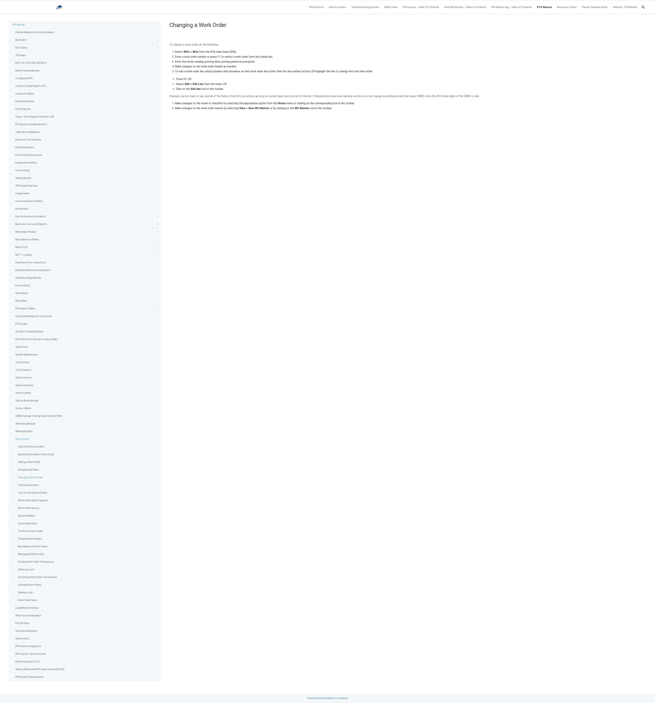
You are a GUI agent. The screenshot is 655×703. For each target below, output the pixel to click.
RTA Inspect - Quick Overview (30, 654)
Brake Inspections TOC (27, 661)
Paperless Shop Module (28, 277)
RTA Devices (316, 7)
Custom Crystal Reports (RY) (30, 86)
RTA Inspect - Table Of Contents (421, 7)
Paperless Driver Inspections (30, 262)
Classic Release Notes (595, 7)
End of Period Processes (28, 155)
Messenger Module (25, 231)
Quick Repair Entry (27, 523)
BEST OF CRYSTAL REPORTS (31, 63)
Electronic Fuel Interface (28, 139)
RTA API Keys (22, 623)
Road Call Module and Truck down (33, 316)
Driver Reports (23, 109)
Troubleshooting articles (365, 7)
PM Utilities (21, 300)
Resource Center (567, 7)
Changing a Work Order (30, 477)
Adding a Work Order (29, 462)
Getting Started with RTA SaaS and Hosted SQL (40, 669)
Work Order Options (28, 508)
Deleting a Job (25, 592)
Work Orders (22, 439)
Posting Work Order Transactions (36, 561)
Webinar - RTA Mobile (625, 7)
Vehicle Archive (23, 377)
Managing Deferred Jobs (31, 554)
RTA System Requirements (29, 677)
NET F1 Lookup (23, 254)
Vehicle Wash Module (26, 400)
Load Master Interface (27, 607)
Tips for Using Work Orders (32, 492)
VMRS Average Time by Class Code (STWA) (38, 416)
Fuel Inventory (22, 170)
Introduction (21, 208)
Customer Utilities (24, 93)
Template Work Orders (30, 538)
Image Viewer (22, 193)
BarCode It (20, 40)
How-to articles (337, 7)
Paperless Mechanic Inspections (32, 270)
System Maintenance (26, 354)
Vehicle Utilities (23, 393)
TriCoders (20, 55)
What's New (390, 7)
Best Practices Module (27, 70)
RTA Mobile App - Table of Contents (511, 7)
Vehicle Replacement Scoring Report (34, 32)
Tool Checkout (23, 370)
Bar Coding (21, 47)
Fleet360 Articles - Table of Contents (465, 7)
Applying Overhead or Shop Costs (36, 454)
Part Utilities (21, 293)
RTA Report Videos (25, 308)
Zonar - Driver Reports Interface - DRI (34, 116)
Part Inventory (22, 285)
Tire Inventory (22, 362)
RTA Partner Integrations (28, 646)
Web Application (24, 431)
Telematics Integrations (27, 132)
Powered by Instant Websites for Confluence (327, 698)
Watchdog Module (25, 423)
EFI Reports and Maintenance (31, 124)
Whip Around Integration (28, 615)
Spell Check (21, 347)
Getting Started (23, 178)
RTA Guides (21, 324)
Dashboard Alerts (24, 101)
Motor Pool (21, 247)
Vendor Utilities (23, 408)
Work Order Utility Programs (33, 500)
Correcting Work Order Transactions (37, 577)
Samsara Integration (26, 630)
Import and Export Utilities (29, 201)
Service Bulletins (26, 515)
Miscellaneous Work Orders (33, 546)
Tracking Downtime (28, 485)
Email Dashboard (24, 147)
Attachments (22, 638)
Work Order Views (27, 600)
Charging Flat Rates (28, 469)
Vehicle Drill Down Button (31, 446)
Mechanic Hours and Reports (31, 224)
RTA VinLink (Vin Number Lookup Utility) (36, 339)
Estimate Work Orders (29, 584)
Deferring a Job (26, 569)
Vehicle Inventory (24, 385)
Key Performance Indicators (30, 216)
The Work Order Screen (30, 531)
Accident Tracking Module (29, 331)
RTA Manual (544, 7)
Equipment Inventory (26, 162)
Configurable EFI (24, 78)
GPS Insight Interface (26, 185)
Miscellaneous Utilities (27, 239)
